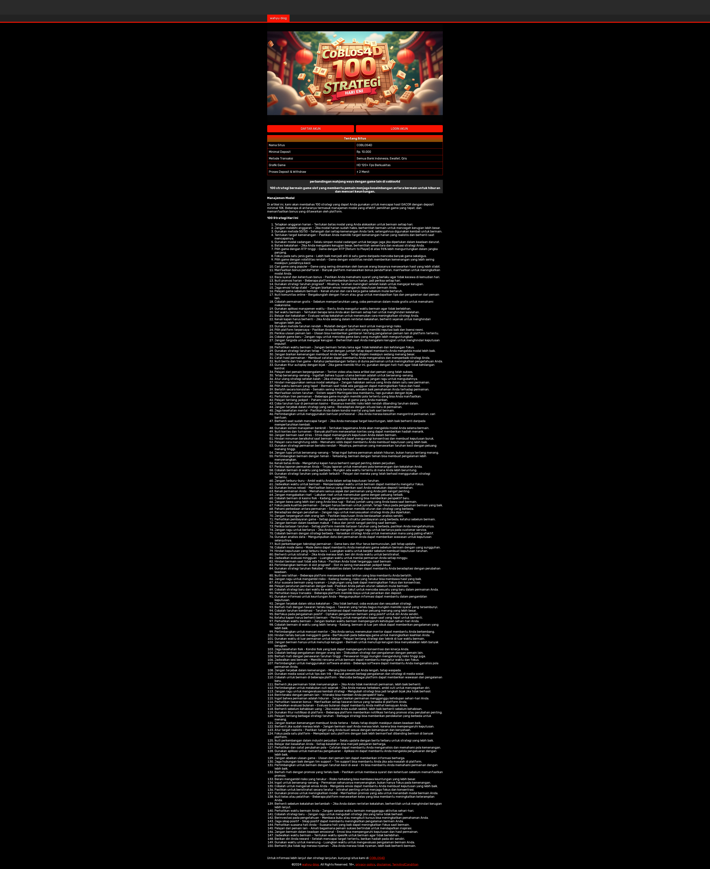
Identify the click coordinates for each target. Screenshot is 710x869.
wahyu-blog (278, 18)
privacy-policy (365, 864)
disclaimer (384, 864)
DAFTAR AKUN (311, 128)
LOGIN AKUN (399, 128)
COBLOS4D (377, 858)
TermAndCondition (405, 864)
